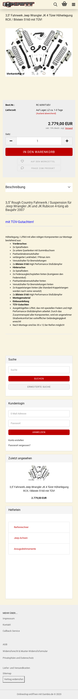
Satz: (8, 134)
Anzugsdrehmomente (25, 548)
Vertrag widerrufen (13, 679)
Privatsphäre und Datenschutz (18, 658)
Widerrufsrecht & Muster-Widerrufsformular (25, 651)
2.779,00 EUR (39, 497)
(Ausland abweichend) (46, 113)
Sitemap (7, 673)
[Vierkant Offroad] (17, 4)
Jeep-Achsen (21, 538)
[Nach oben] (10, 693)
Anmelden (39, 432)
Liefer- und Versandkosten (16, 668)
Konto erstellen (16, 440)
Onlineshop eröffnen (27, 694)
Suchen (39, 378)
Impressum (9, 618)
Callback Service (11, 631)
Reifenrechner (21, 527)
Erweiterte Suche (39, 387)
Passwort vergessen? (19, 445)
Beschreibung (15, 187)
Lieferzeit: (10, 110)
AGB (5, 644)
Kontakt (7, 624)
